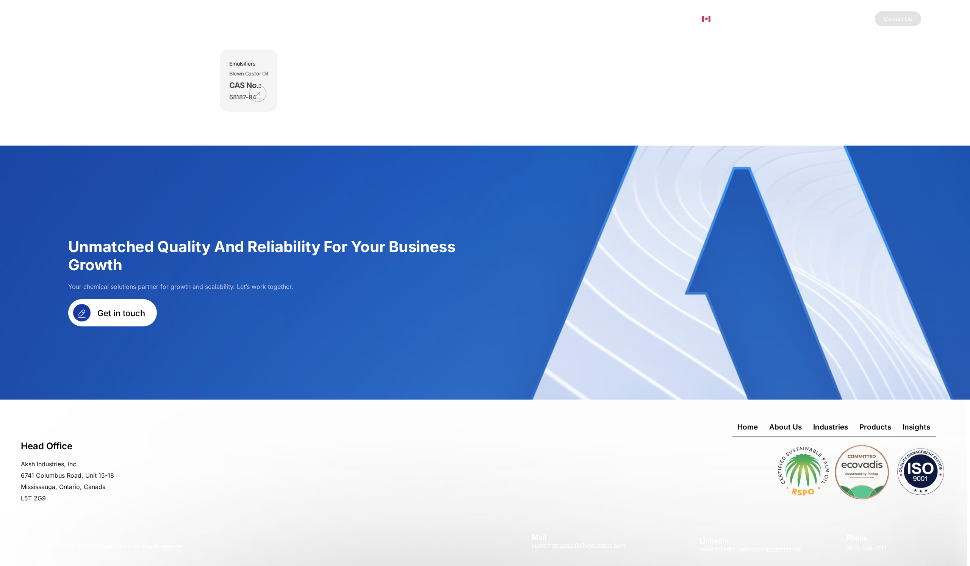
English (721, 18)
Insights (602, 18)
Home (747, 427)
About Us (474, 18)
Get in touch (120, 313)
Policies (638, 18)
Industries (515, 18)
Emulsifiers (242, 64)
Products (565, 18)
